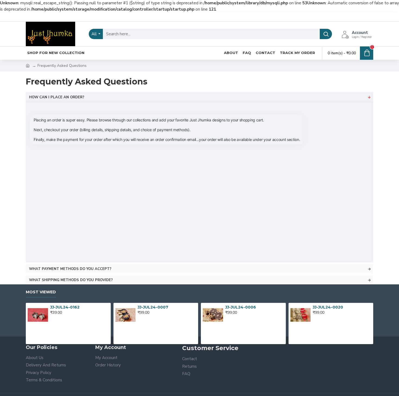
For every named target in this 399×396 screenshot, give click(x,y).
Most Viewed (41, 292)
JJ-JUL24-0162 (65, 307)
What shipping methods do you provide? (71, 280)
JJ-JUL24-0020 (328, 307)
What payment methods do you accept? (70, 268)
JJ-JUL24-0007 (153, 307)
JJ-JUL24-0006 (240, 307)
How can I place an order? (56, 97)
